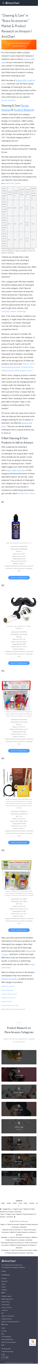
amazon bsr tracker (12, 183)
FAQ (2, 1313)
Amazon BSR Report (7, 1339)
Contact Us (4, 1310)
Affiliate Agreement (7, 1299)
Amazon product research (9, 994)
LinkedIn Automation (7, 1351)
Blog (2, 1334)
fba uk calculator (8, 100)
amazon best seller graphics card (17, 370)
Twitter (3, 1203)
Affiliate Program (6, 1296)
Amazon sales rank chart (15, 470)
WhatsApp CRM (6, 1349)
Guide (3, 1328)
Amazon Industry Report (8, 1342)
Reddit (9, 1203)
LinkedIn (31, 1203)
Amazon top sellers (9, 979)
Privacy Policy (5, 1305)
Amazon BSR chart (6, 1001)
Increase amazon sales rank (9, 1005)
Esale (3, 1354)
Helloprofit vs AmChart (8, 986)
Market (3, 1287)
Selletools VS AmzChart (8, 998)
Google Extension (6, 1319)
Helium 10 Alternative (7, 1316)
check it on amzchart (19, 577)
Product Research (24, 109)
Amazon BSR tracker (7, 990)
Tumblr (15, 1203)
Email (20, 1203)
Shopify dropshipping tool (17, 1009)
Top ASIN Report (6, 1336)
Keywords (4, 1281)
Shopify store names (26, 493)
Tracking (4, 1290)
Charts (3, 1284)
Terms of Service (6, 1307)
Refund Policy (5, 1302)
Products (4, 1278)
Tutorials (4, 1331)
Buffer (25, 1203)
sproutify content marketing (13, 311)
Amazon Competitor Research (10, 1321)
